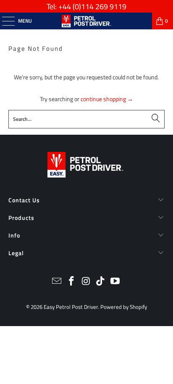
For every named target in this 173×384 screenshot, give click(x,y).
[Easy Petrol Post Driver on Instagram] (86, 282)
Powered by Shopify (123, 307)
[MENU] (4, 21)
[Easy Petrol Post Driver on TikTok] (100, 282)
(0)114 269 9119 (99, 6)
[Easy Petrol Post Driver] (86, 21)
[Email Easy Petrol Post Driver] (57, 282)
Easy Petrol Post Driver (71, 307)
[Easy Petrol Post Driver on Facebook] (71, 282)
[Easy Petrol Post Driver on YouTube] (115, 282)
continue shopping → (107, 98)
